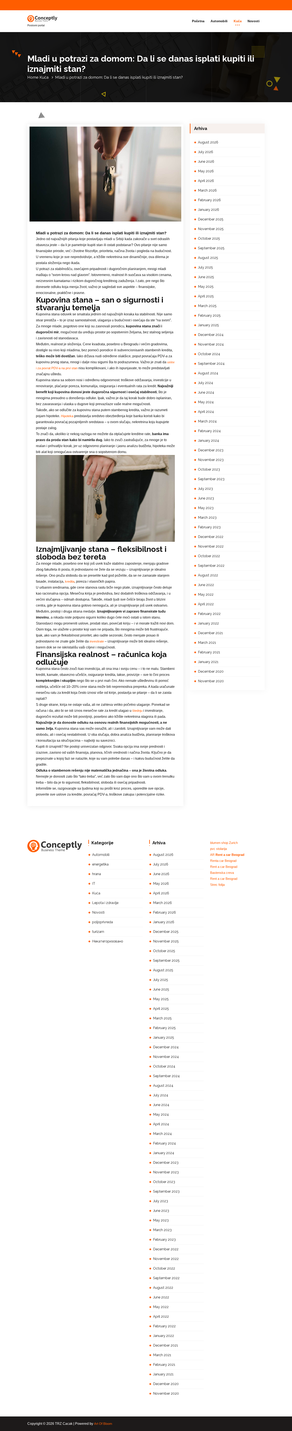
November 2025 (211, 229)
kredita (69, 581)
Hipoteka (67, 416)
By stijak (83, 222)
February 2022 (209, 614)
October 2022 (209, 556)
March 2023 (207, 517)
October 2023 (209, 469)
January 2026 (208, 210)
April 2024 (206, 412)
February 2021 (209, 652)
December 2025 (210, 219)
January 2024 (208, 441)
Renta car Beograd (223, 860)
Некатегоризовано (107, 941)
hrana (96, 874)
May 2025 (206, 287)
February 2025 (209, 315)
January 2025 (208, 325)
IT (93, 884)
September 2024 (211, 364)
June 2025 (206, 277)
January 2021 (208, 662)
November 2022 (211, 546)
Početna (198, 21)
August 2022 (208, 575)
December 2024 (211, 335)
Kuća (238, 21)
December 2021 (210, 633)
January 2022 (208, 623)
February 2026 (209, 200)
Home (32, 77)
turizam (98, 932)
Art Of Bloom (103, 1423)
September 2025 (211, 248)
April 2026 (206, 181)
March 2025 (207, 306)
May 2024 (206, 402)
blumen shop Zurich (224, 843)
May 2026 (206, 171)
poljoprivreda (102, 922)
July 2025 (205, 267)
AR (227, 855)
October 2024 (209, 354)
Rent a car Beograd (223, 866)
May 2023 (206, 508)
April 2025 (206, 296)
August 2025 (208, 258)
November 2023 (211, 460)
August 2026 (208, 142)
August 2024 (208, 373)
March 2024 (207, 421)
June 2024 (206, 392)
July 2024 (205, 383)
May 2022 (206, 594)
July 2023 (205, 489)
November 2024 (211, 344)
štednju (137, 710)
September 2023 (211, 479)
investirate (97, 641)
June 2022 (206, 585)
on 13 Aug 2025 (59, 222)
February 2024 (209, 431)
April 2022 (206, 604)
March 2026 (207, 190)
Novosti (254, 21)
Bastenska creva (222, 872)
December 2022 (210, 537)
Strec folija (217, 884)
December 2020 (211, 671)
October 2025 (209, 238)
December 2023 (210, 450)
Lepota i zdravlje (105, 903)
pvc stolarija (218, 849)
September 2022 (211, 566)
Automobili (219, 21)
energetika (100, 864)
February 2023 (209, 527)
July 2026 (205, 152)
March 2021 (207, 643)
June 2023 (206, 498)
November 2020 (211, 681)
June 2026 (206, 161)
